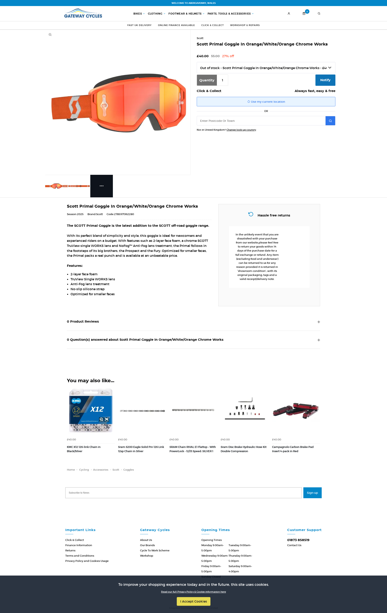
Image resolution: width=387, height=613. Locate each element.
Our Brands (147, 545)
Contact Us (294, 545)
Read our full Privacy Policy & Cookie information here (193, 592)
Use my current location (267, 102)
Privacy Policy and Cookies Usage (87, 561)
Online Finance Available (176, 25)
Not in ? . (227, 129)
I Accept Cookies (193, 601)
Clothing (155, 13)
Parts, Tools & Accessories (229, 13)
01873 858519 (298, 540)
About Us (146, 540)
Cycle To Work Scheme (155, 550)
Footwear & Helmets (185, 13)
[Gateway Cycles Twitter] (193, 504)
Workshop (146, 555)
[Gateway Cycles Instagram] (205, 504)
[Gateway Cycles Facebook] (181, 504)
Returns (70, 550)
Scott (200, 38)
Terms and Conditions (79, 555)
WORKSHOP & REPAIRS (245, 25)
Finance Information (78, 545)
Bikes (137, 13)
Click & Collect (212, 25)
